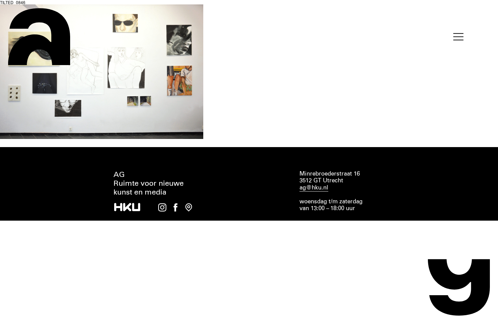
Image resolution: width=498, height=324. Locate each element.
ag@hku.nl (313, 188)
